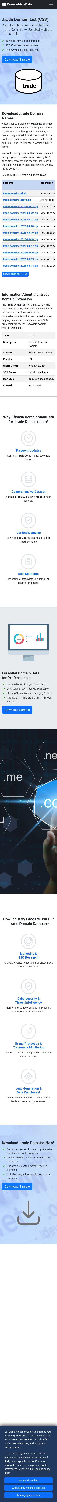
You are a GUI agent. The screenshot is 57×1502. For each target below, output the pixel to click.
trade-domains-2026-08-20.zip (20, 226)
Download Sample (17, 59)
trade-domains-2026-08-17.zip (20, 246)
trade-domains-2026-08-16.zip (20, 252)
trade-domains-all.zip (15, 193)
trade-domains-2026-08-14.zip (20, 265)
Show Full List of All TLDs (15, 274)
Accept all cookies (29, 1480)
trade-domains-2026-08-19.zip (20, 232)
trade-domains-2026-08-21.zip (20, 219)
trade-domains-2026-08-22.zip (20, 213)
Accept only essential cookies (28, 1487)
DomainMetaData (19, 4)
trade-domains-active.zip (17, 200)
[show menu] (51, 4)
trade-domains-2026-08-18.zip (20, 239)
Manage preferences (28, 1495)
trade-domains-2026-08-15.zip (20, 259)
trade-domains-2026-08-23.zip (20, 206)
